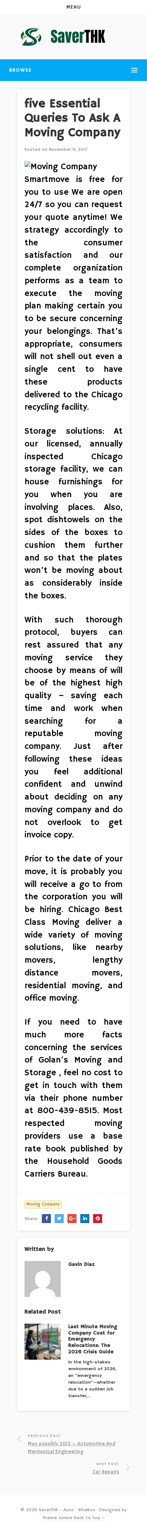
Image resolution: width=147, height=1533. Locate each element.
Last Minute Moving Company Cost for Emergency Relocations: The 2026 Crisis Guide (92, 1339)
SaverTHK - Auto (56, 1510)
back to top (88, 1518)
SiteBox (86, 1510)
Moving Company (43, 1204)
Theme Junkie (57, 1518)
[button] (73, 7)
